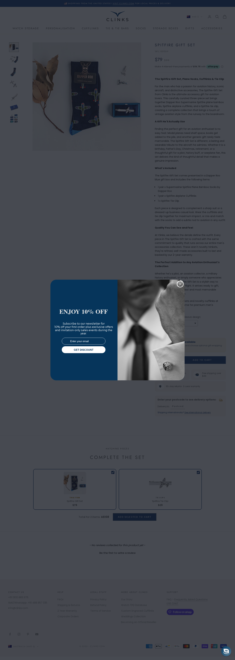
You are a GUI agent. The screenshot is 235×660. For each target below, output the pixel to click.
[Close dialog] (180, 284)
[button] (226, 651)
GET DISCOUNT (83, 349)
